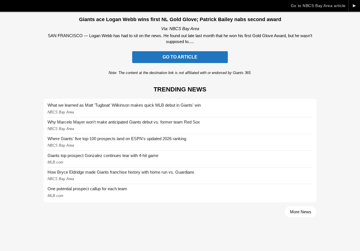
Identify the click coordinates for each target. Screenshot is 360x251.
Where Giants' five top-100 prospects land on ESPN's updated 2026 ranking (117, 138)
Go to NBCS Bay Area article (318, 5)
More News (300, 211)
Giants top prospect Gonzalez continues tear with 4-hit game (103, 155)
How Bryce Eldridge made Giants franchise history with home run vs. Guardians (121, 172)
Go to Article (180, 57)
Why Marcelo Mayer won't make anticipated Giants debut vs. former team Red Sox (124, 122)
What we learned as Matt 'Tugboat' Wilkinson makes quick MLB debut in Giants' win (124, 105)
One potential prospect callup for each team (87, 188)
